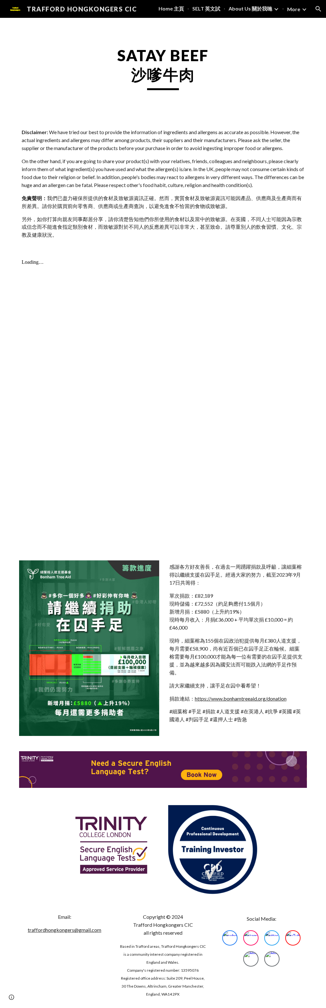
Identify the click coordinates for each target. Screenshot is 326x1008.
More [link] (293, 9)
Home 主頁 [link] (171, 8)
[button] (318, 9)
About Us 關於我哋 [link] (250, 8)
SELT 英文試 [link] (206, 8)
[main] (163, 68)
